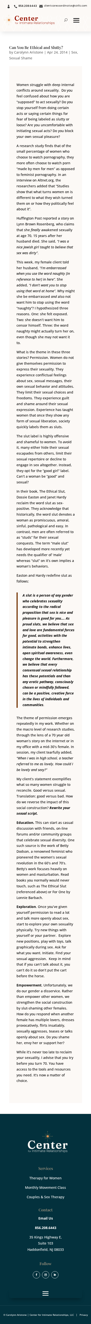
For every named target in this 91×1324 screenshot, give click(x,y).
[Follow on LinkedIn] (54, 1274)
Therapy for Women (45, 1178)
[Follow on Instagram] (45, 1274)
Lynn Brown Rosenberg (35, 224)
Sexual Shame (20, 58)
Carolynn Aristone (28, 52)
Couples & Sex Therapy (45, 1197)
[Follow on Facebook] (36, 1274)
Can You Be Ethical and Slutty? (36, 47)
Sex (74, 52)
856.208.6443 (27, 6)
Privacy (84, 1314)
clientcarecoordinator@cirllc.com (65, 6)
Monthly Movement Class (45, 1187)
